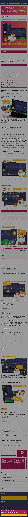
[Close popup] (26, 510)
